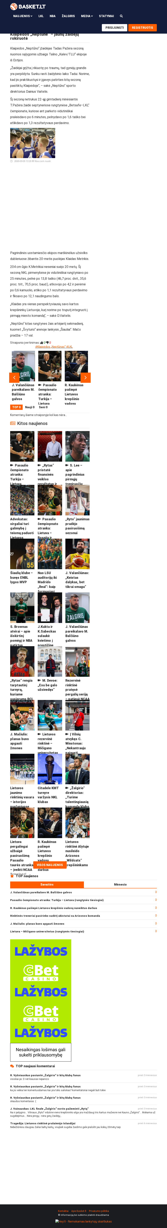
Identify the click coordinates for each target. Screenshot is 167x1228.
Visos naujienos (50, 865)
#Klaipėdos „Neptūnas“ (50, 346)
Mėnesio (120, 884)
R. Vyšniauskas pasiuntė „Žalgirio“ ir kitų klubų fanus (45, 1075)
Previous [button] (14, 378)
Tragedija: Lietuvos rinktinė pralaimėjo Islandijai (42, 1123)
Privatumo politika (99, 1211)
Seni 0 (43, 407)
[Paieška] (121, 16)
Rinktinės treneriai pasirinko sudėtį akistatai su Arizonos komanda (55, 915)
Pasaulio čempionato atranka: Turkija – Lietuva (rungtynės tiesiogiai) (57, 900)
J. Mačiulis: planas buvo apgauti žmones (37, 923)
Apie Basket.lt (78, 1211)
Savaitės (47, 884)
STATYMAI (106, 16)
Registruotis (142, 27)
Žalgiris (68, 16)
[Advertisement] (74, 189)
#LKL (69, 346)
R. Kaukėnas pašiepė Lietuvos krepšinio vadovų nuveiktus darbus (53, 908)
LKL (41, 16)
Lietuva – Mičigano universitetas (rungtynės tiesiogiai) (47, 931)
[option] (23, 378)
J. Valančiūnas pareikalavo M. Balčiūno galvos (41, 892)
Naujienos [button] (22, 16)
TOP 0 (16, 407)
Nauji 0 (29, 407)
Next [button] (85, 378)
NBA (53, 16)
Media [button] (86, 16)
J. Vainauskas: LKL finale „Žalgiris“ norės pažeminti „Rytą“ (49, 1108)
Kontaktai (63, 1211)
